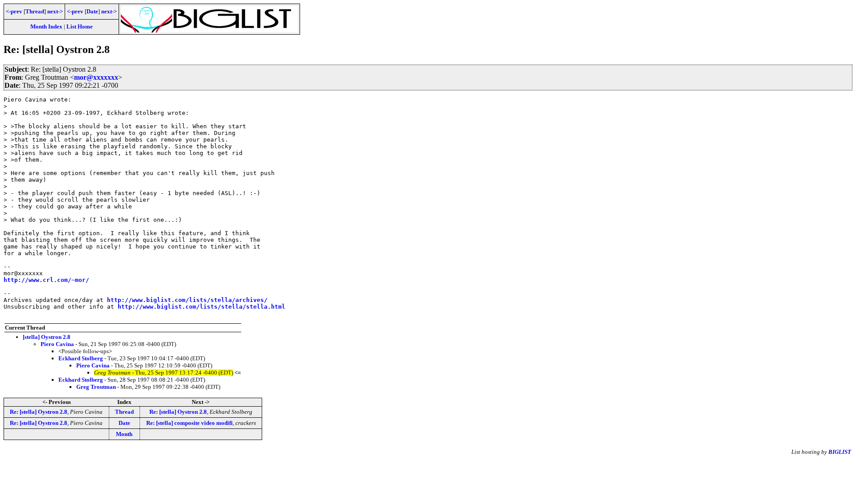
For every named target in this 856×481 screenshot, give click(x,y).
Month (124, 434)
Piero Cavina (57, 344)
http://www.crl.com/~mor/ (46, 280)
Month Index (46, 26)
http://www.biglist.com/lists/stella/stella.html (201, 306)
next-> (55, 11)
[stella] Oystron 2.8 (46, 337)
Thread (34, 11)
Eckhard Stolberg (80, 358)
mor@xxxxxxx (96, 77)
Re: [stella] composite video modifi (189, 423)
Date (92, 11)
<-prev (14, 11)
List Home (79, 26)
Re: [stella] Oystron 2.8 (38, 411)
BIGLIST (839, 451)
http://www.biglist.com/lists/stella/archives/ (187, 300)
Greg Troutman (96, 386)
